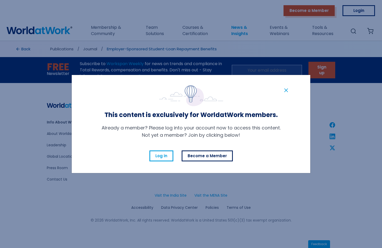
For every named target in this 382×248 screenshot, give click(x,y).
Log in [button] (161, 156)
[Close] (286, 90)
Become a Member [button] (207, 156)
